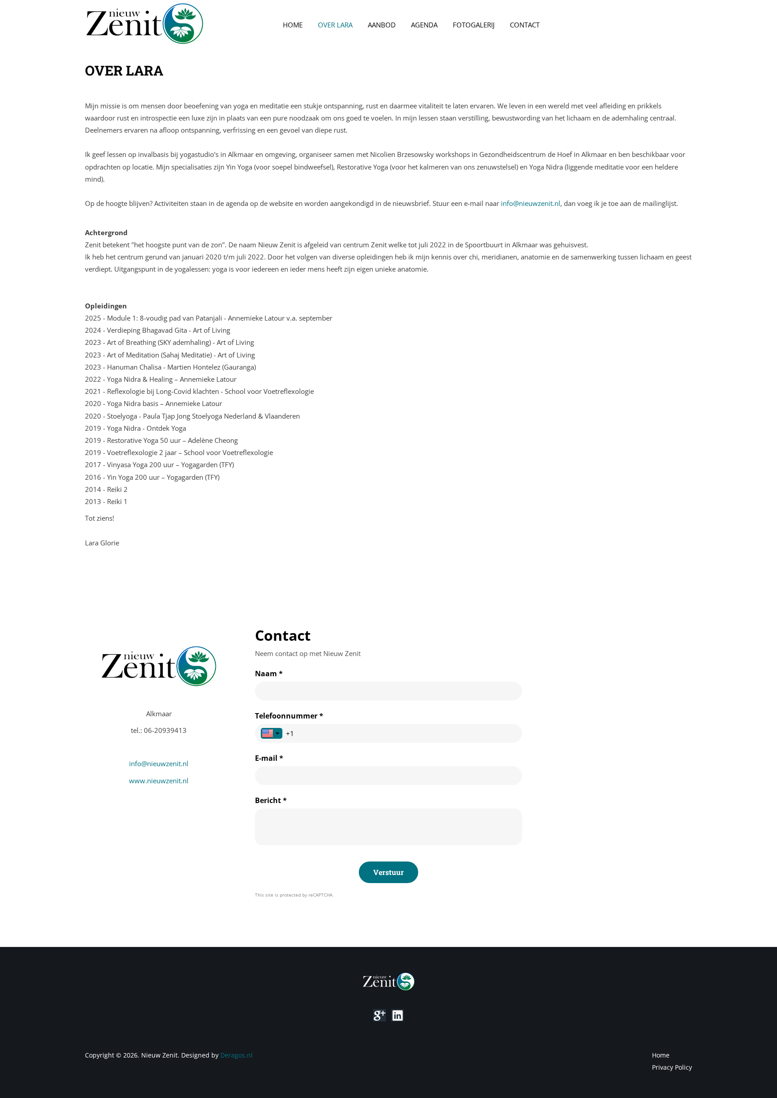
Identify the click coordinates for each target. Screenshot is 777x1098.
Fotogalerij (474, 24)
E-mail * (269, 758)
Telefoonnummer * (289, 715)
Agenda (424, 24)
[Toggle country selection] (271, 733)
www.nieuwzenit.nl (158, 780)
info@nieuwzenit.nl (530, 203)
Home (293, 24)
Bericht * (271, 800)
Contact (525, 24)
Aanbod (382, 24)
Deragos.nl (236, 1055)
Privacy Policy (672, 1067)
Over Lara (335, 24)
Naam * (269, 673)
